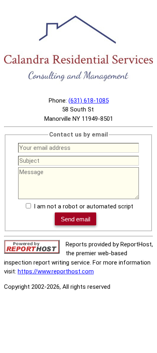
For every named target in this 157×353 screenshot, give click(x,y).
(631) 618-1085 (88, 100)
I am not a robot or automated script (83, 206)
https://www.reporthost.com (56, 271)
